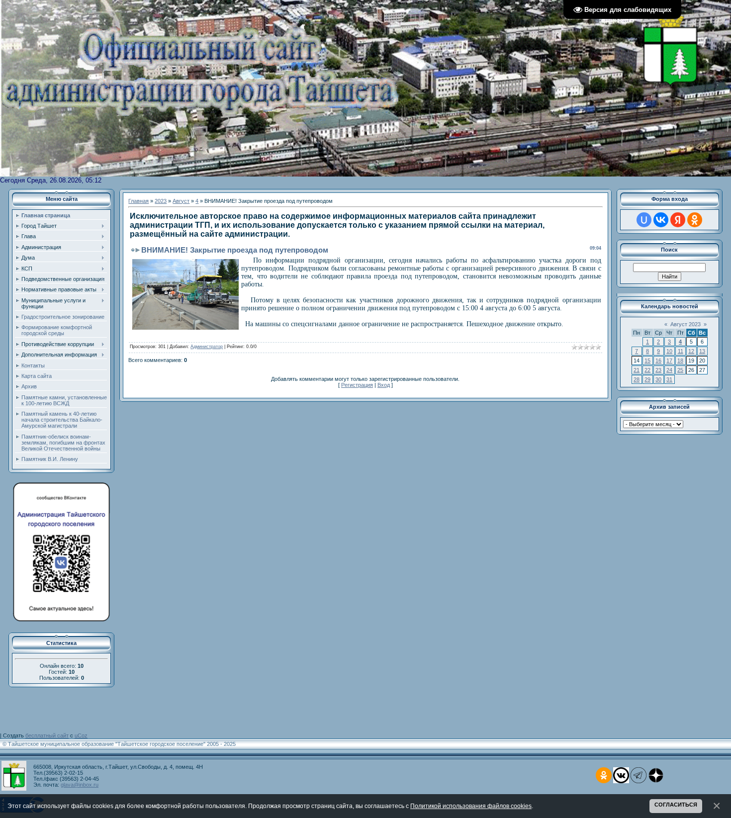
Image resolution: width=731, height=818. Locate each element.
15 (647, 361)
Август (181, 201)
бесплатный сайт (47, 735)
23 (658, 370)
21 (637, 370)
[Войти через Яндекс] (677, 219)
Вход (383, 385)
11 (680, 351)
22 (647, 370)
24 (669, 370)
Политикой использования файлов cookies (471, 806)
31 (669, 379)
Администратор (206, 346)
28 (637, 379)
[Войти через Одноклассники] (694, 219)
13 (702, 351)
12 (691, 351)
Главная (138, 201)
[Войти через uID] (644, 219)
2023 (161, 201)
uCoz (81, 735)
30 (658, 379)
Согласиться (675, 805)
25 (680, 370)
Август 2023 (685, 324)
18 (680, 361)
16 (658, 361)
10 (669, 351)
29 (647, 379)
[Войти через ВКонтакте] (660, 219)
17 (669, 361)
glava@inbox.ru (79, 785)
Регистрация (357, 385)
